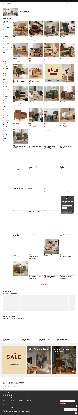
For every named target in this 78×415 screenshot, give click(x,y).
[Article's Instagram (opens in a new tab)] (3, 395)
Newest (6, 30)
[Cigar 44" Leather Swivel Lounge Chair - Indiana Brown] (67, 246)
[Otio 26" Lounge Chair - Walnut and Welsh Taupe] (36, 50)
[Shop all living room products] (39, 360)
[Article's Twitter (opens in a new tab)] (9, 395)
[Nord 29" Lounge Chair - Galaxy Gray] (51, 224)
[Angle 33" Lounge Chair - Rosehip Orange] (36, 136)
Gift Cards (12, 400)
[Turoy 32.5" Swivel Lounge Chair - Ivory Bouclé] (36, 93)
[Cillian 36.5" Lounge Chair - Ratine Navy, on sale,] (20, 158)
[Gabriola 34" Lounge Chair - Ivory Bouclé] (51, 28)
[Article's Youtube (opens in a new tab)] (11, 395)
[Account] (70, 3)
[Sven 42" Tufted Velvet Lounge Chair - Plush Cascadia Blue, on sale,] (51, 136)
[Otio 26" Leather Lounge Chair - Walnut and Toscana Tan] (20, 28)
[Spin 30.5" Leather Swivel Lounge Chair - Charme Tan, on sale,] (36, 268)
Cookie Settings (23, 411)
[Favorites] (72, 3)
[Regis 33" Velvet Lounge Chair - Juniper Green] (36, 180)
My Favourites (21, 400)
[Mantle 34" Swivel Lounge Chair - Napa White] (36, 158)
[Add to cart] (27, 37)
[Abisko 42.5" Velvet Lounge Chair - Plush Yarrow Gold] (51, 203)
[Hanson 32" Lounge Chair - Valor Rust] (20, 115)
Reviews (12, 404)
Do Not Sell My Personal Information (15, 411)
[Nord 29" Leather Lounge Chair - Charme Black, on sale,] (36, 246)
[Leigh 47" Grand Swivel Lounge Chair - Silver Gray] (67, 180)
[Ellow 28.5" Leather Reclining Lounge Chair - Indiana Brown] (20, 224)
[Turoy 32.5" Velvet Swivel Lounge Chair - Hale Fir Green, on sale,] (36, 115)
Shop (29, 411)
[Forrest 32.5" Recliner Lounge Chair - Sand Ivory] (20, 180)
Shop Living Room (48, 371)
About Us (12, 403)
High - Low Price (7, 27)
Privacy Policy (9, 411)
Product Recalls (5, 403)
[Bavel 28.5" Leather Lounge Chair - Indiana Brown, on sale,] (36, 28)
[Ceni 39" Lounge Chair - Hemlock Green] (67, 93)
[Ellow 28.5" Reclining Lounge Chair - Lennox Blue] (51, 115)
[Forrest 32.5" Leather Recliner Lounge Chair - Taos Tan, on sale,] (67, 268)
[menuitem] (5, 5)
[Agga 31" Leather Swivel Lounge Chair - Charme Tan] (67, 136)
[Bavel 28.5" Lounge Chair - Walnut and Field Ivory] (36, 203)
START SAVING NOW (14, 364)
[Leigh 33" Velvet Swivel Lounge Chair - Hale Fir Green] (51, 158)
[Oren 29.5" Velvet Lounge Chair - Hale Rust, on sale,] (20, 246)
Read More (4, 388)
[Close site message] (74, 1)
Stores (12, 407)
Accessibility (27, 411)
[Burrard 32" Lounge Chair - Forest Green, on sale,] (67, 50)
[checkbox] (7, 35)
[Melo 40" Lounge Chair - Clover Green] (51, 93)
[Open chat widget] (76, 413)
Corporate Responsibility (6, 404)
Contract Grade (29, 400)
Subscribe (63, 403)
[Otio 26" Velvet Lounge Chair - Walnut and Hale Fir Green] (20, 136)
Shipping (4, 400)
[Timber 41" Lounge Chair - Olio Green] (20, 268)
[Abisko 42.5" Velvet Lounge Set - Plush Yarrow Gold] (67, 158)
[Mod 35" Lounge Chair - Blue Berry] (67, 28)
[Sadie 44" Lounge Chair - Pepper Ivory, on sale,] (51, 268)
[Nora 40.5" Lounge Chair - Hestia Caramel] (67, 224)
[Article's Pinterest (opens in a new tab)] (5, 395)
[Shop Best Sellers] (64, 360)
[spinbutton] (5, 49)
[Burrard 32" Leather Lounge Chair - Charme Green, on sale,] (20, 93)
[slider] (3, 47)
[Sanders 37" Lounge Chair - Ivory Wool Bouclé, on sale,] (67, 115)
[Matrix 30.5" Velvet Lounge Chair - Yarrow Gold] (51, 180)
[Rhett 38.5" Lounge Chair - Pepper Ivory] (20, 203)
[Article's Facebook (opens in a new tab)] (7, 395)
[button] (70, 3)
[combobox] (67, 3)
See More (44, 284)
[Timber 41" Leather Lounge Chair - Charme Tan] (36, 71)
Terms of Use (5, 411)
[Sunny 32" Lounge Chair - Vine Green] (20, 71)
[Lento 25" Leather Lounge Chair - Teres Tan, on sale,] (20, 50)
